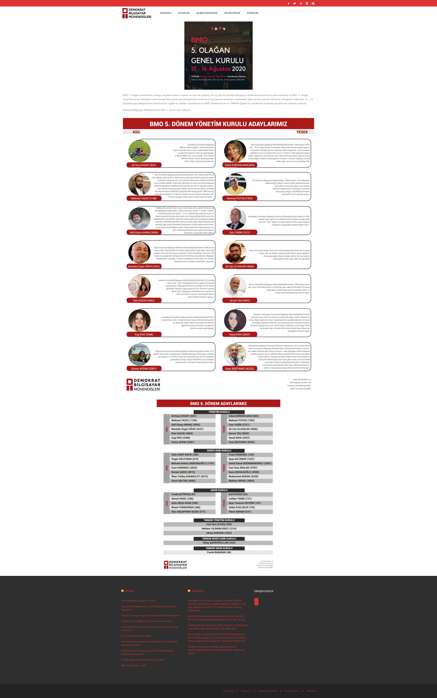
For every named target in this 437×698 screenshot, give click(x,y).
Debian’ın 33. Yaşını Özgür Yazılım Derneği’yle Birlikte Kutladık (150, 615)
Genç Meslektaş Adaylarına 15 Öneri (138, 600)
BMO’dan (129, 591)
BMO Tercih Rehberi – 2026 (134, 665)
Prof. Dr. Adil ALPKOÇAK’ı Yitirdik (136, 636)
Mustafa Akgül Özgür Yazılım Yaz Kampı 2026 (142, 659)
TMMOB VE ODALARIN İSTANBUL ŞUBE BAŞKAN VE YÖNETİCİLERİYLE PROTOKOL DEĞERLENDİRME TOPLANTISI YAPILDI (216, 650)
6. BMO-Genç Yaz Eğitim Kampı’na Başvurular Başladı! (146, 621)
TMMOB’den (197, 591)
